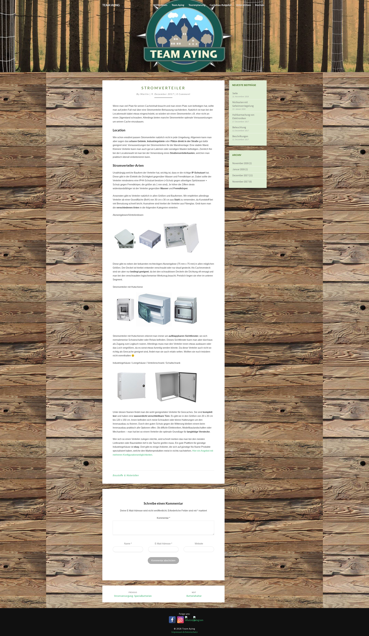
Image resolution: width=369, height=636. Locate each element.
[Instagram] (180, 619)
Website (199, 543)
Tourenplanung (197, 4)
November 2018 (240, 163)
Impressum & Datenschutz (184, 632)
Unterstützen (243, 4)
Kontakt (259, 4)
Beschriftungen (240, 136)
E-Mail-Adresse (163, 543)
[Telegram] (196, 619)
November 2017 (240, 181)
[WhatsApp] (188, 619)
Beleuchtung (239, 127)
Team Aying (178, 4)
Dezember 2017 (240, 175)
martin (144, 94)
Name (128, 543)
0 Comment (183, 94)
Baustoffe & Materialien (126, 475)
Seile (235, 93)
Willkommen (160, 4)
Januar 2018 (238, 169)
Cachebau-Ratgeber (221, 4)
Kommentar (163, 518)
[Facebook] (172, 619)
